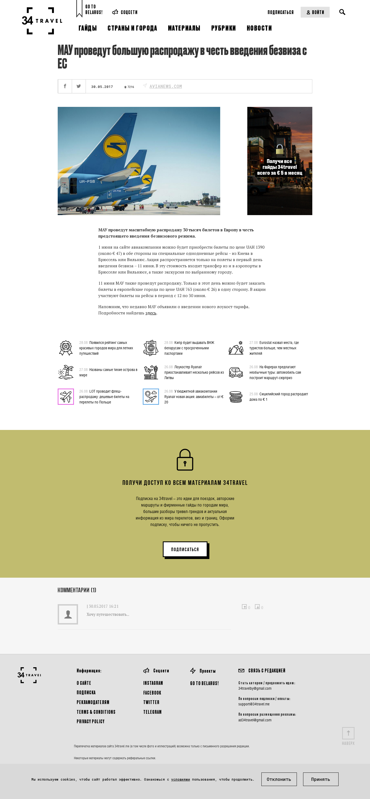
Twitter (151, 702)
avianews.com (166, 86)
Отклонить (279, 779)
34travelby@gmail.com (254, 688)
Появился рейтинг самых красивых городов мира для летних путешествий (106, 348)
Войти (318, 12)
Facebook (152, 692)
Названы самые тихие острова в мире (108, 372)
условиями (180, 779)
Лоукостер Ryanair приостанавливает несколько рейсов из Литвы (194, 372)
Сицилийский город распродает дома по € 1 (278, 397)
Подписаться (281, 12)
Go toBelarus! (94, 9)
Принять (320, 779)
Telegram (152, 712)
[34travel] (42, 20)
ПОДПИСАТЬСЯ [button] (185, 549)
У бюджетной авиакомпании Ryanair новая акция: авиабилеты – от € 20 (193, 396)
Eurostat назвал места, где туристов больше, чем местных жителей (274, 348)
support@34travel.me (254, 704)
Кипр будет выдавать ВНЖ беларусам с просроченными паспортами (189, 348)
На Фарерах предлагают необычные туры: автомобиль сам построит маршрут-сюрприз (275, 372)
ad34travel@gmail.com (254, 720)
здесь (150, 312)
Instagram (153, 683)
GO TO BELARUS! (204, 683)
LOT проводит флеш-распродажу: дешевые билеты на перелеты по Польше (104, 396)
